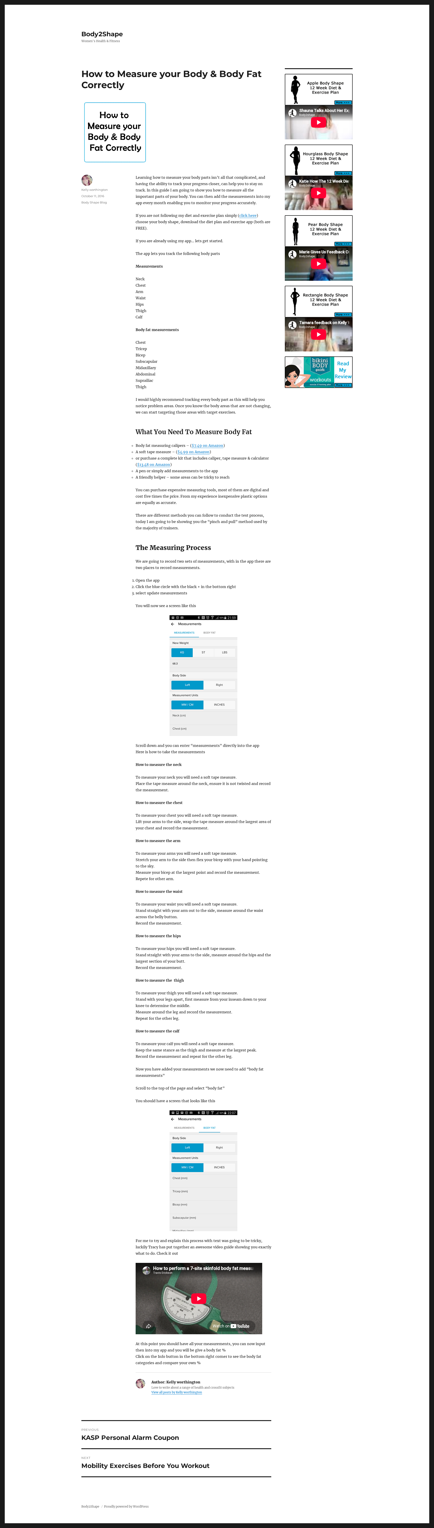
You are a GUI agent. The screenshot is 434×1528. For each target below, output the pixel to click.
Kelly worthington (94, 189)
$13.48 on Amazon (153, 464)
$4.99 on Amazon (193, 452)
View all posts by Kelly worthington (176, 1392)
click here (248, 215)
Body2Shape (102, 34)
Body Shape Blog (94, 202)
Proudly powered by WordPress (126, 1507)
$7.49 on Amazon (207, 445)
